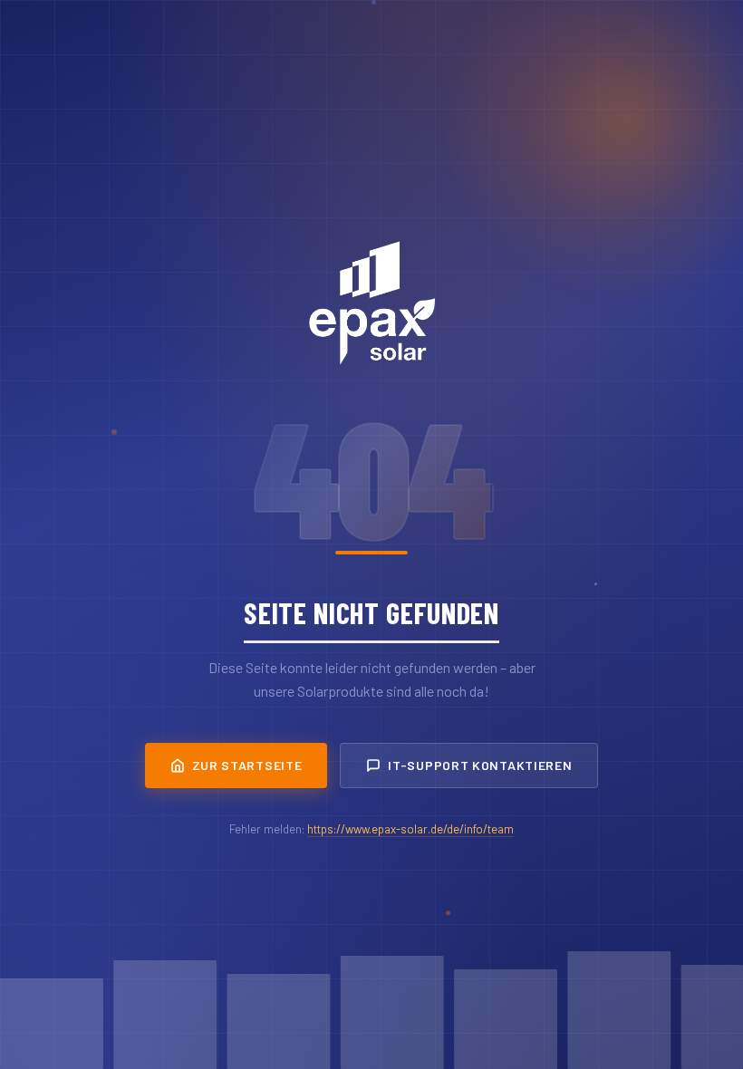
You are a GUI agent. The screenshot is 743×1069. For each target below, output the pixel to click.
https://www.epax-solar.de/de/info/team (410, 829)
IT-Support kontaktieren (480, 765)
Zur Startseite (247, 765)
